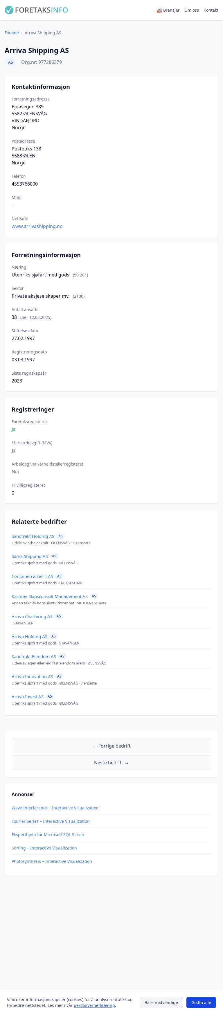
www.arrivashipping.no (37, 226)
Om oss (191, 10)
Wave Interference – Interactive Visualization (55, 808)
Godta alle (201, 1002)
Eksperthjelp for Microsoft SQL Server (48, 834)
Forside (12, 32)
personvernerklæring (94, 1005)
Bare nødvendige (161, 1002)
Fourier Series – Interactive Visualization (51, 821)
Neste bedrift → (111, 762)
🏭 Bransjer (168, 10)
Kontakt (211, 10)
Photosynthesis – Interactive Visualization (52, 861)
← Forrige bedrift (112, 746)
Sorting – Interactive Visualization (44, 848)
